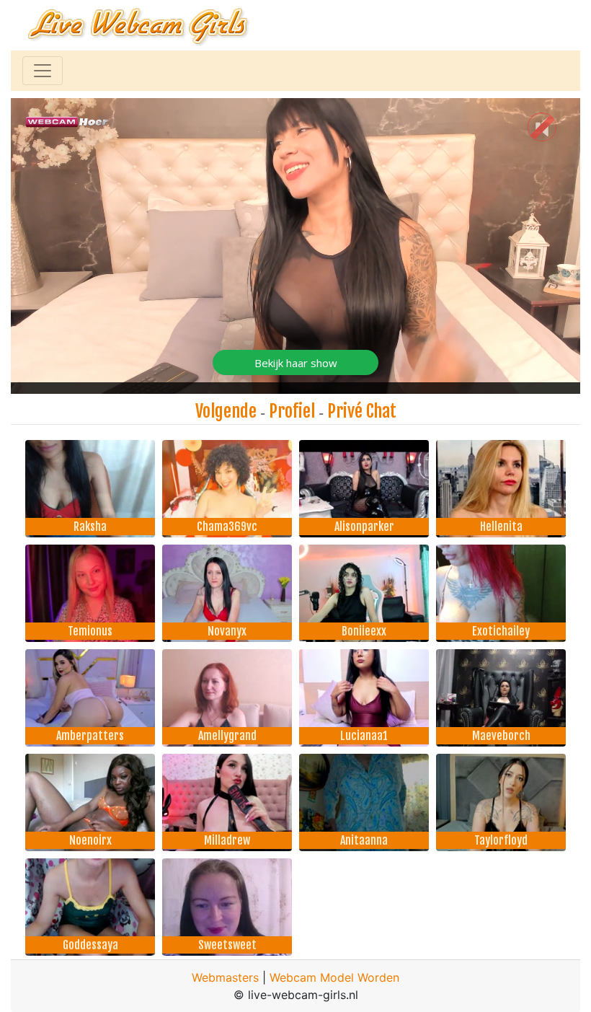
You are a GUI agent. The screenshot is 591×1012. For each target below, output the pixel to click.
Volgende (226, 411)
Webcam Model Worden (334, 977)
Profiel (292, 411)
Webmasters (225, 977)
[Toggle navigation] (42, 70)
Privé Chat (361, 411)
